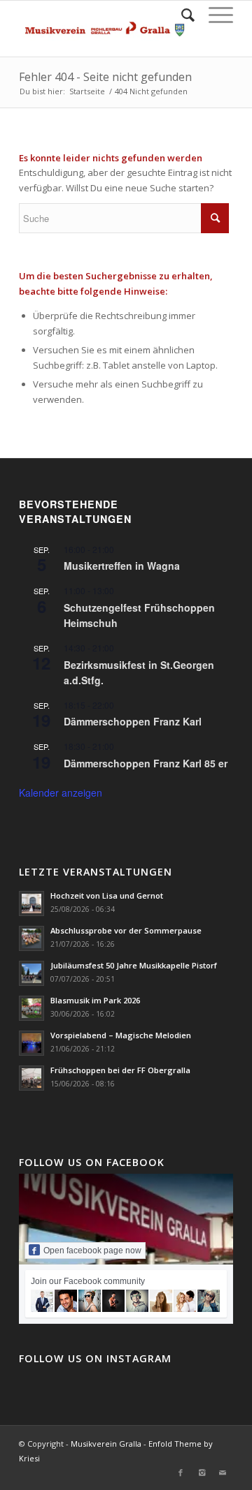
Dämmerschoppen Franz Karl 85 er (145, 763)
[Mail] (222, 1472)
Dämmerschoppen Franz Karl (133, 721)
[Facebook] (180, 1472)
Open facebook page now (92, 1250)
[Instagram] (201, 1472)
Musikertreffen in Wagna (122, 566)
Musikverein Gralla (106, 1443)
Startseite (87, 91)
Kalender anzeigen (60, 792)
